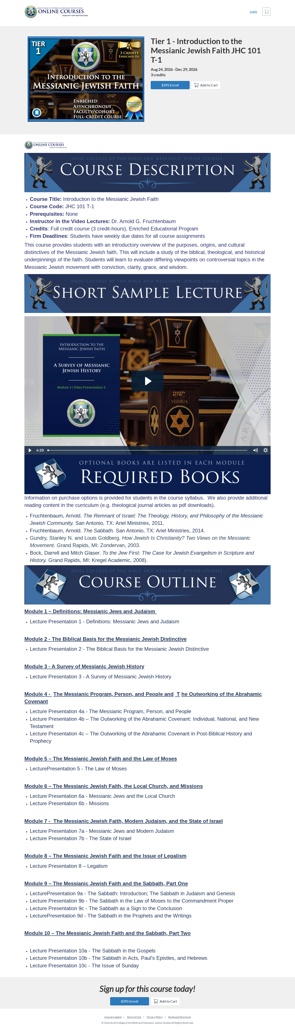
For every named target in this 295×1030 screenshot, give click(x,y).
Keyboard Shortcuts (179, 1017)
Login (253, 11)
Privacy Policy (155, 1017)
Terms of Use (134, 1017)
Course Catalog (113, 1017)
